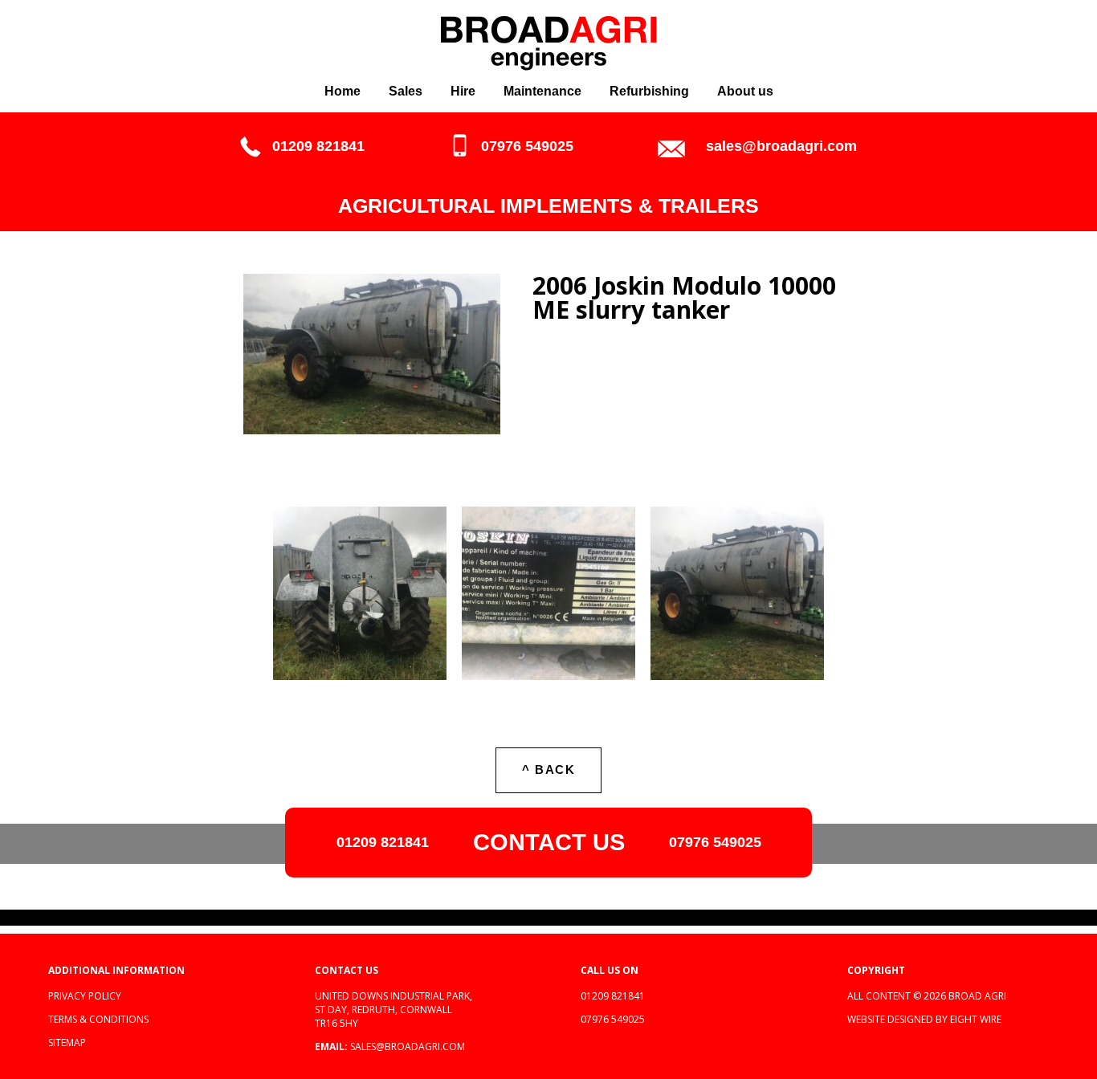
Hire (463, 91)
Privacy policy (84, 996)
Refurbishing (649, 91)
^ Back (548, 769)
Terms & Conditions (98, 1019)
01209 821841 (318, 146)
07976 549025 (527, 146)
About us (745, 91)
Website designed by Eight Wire (924, 1019)
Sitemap (67, 1042)
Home (342, 91)
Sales (405, 91)
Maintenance (542, 91)
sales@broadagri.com (781, 146)
